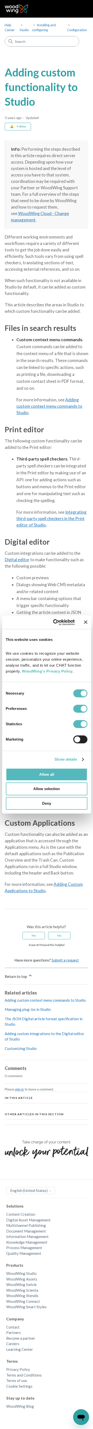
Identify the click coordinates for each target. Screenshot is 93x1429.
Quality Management (23, 1253)
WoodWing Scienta (22, 1290)
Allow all (46, 774)
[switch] (80, 709)
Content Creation (20, 1214)
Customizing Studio (21, 1048)
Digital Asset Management (28, 1220)
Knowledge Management (26, 1242)
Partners (13, 1332)
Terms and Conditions (24, 1375)
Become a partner (20, 1338)
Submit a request (65, 960)
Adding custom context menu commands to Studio (49, 406)
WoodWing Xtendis (22, 1295)
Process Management (24, 1247)
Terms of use (16, 1380)
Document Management (26, 1231)
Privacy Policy (18, 1369)
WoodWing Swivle (21, 1284)
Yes (33, 935)
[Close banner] (85, 622)
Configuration (77, 30)
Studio (24, 30)
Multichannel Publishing (26, 1225)
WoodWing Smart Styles (26, 1307)
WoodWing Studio (21, 1273)
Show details (66, 759)
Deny (46, 803)
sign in (19, 1089)
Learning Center (19, 1349)
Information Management (27, 1236)
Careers (12, 1343)
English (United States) (29, 1190)
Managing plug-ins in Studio (28, 1009)
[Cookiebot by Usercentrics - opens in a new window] (55, 622)
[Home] (16, 8)
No (59, 935)
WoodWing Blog (20, 1406)
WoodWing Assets (21, 1279)
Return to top (16, 976)
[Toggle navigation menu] (79, 9)
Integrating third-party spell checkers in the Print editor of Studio (51, 518)
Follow (21, 126)
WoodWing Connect (23, 1301)
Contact (13, 1327)
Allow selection (46, 789)
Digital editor (17, 559)
